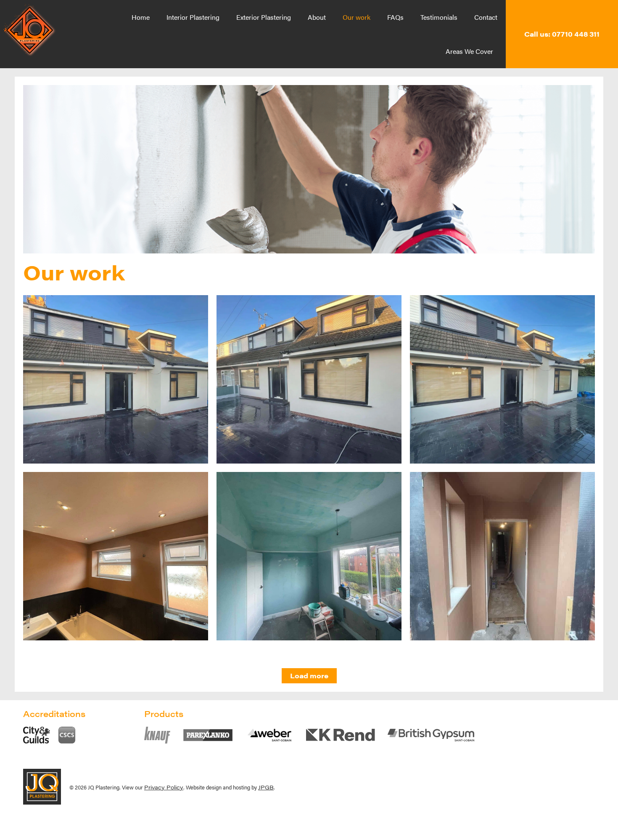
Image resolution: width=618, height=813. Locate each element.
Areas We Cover (469, 51)
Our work (356, 17)
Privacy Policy (163, 787)
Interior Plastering (192, 17)
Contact (485, 17)
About (317, 17)
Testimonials (438, 17)
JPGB (266, 787)
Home (141, 17)
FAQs (395, 17)
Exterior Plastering (263, 17)
